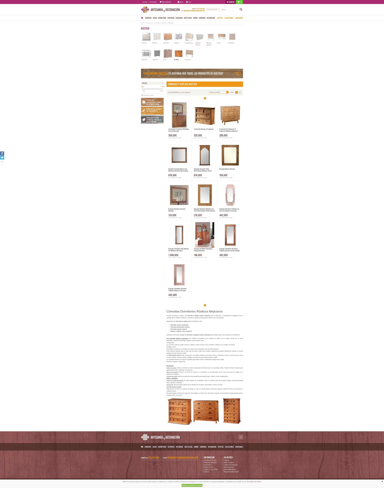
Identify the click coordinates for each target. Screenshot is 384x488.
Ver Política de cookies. (254, 481)
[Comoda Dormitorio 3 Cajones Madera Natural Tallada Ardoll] (230, 115)
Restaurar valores (149, 95)
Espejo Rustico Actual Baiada (176, 210)
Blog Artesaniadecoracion (231, 471)
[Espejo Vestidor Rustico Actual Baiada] (205, 235)
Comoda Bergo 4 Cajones (204, 129)
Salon (155, 18)
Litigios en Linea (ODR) (211, 469)
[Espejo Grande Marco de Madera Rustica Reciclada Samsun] (179, 155)
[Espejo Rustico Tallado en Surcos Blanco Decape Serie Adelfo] (230, 195)
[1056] (162, 89)
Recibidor (179, 18)
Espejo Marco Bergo (227, 169)
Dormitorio (162, 18)
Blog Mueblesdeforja (230, 469)
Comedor (148, 18)
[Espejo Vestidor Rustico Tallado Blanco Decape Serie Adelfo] (179, 275)
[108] (142, 89)
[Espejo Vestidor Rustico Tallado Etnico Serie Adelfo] (230, 235)
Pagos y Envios (208, 467)
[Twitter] (2, 157)
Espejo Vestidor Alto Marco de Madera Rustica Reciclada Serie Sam (178, 250)
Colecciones (229, 18)
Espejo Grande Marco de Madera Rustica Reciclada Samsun (178, 170)
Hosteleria (188, 18)
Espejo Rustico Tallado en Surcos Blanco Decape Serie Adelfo (229, 210)
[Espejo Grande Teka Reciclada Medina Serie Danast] (205, 155)
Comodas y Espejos (160, 23)
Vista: (238, 92)
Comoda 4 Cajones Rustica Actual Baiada (178, 130)
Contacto (206, 471)
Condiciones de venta (210, 460)
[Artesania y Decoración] (160, 9)
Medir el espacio (229, 462)
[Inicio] (142, 18)
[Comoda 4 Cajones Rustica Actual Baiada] (179, 115)
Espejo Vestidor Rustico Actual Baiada (203, 250)
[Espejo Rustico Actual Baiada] (179, 195)
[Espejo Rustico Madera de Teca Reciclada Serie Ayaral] (205, 195)
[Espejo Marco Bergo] (230, 155)
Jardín (195, 18)
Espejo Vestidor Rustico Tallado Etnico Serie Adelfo (229, 250)
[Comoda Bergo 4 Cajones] (205, 115)
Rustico (171, 23)
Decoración (211, 18)
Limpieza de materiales (231, 464)
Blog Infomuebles (229, 467)
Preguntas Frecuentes (210, 462)
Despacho (171, 18)
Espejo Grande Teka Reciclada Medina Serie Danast (203, 170)
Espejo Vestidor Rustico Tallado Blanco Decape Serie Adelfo (177, 290)
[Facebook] (2, 153)
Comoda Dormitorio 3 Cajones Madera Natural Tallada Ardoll (228, 130)
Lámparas (202, 18)
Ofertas (220, 18)
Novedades (239, 18)
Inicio (142, 23)
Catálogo (226, 460)
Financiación (207, 464)
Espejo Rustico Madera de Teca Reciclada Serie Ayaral (204, 210)
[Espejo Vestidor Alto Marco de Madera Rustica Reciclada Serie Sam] (179, 235)
